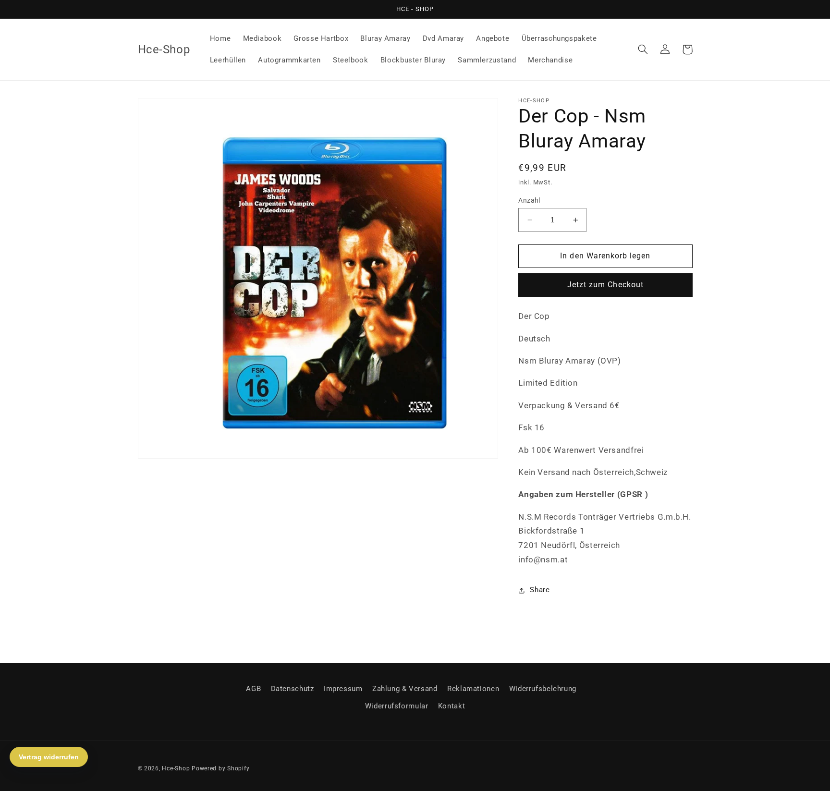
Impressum (343, 688)
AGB (253, 688)
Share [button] (539, 590)
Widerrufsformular (396, 706)
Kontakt (451, 706)
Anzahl (529, 200)
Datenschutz (292, 688)
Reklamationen (473, 688)
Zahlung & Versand (405, 688)
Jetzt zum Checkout (605, 285)
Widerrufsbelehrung (542, 688)
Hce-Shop (176, 768)
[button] (643, 49)
